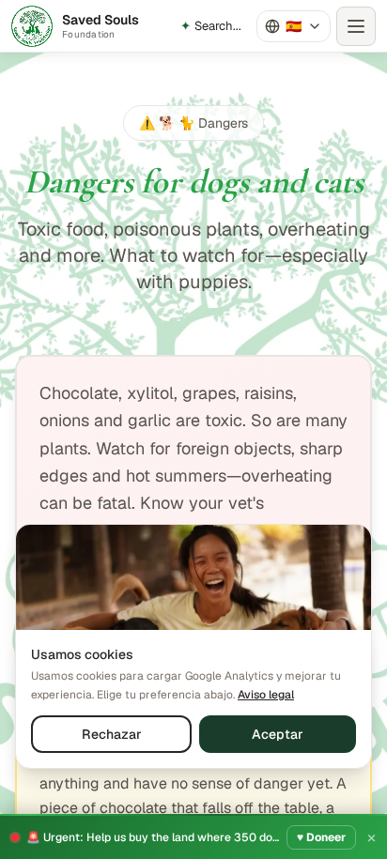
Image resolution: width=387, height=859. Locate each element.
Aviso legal (266, 694)
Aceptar (277, 734)
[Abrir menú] (356, 26)
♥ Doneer (321, 837)
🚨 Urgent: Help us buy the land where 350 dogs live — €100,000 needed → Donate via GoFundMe (152, 837)
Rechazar (112, 734)
